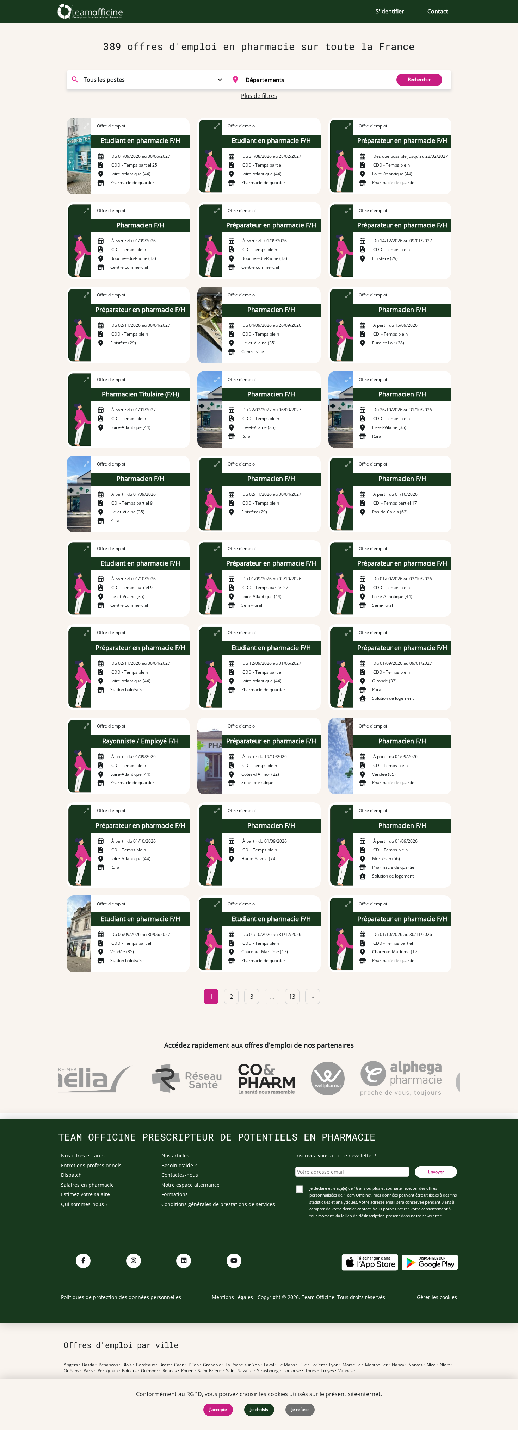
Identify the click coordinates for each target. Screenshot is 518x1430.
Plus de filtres (259, 96)
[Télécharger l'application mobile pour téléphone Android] (430, 1261)
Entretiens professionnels (91, 1165)
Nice (431, 1365)
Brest (164, 1365)
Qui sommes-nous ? (84, 1204)
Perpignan (108, 1371)
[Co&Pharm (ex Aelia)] (253, 1078)
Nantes (415, 1365)
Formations (174, 1194)
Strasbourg (268, 1371)
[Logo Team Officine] (97, 11)
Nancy (398, 1365)
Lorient (318, 1365)
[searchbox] (316, 79)
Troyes (327, 1371)
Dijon (194, 1365)
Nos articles (175, 1155)
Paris (88, 1371)
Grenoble (212, 1365)
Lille (303, 1365)
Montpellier (376, 1365)
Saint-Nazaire (239, 1371)
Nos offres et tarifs (83, 1155)
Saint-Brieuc (210, 1371)
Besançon (108, 1365)
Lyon (333, 1365)
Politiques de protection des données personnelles (121, 1297)
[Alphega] (387, 1078)
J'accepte (218, 1409)
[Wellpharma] (314, 1078)
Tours (310, 1371)
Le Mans (286, 1365)
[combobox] (307, 80)
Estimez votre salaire (85, 1194)
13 (292, 996)
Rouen (187, 1371)
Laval (269, 1365)
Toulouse (292, 1371)
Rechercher (419, 79)
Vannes (345, 1371)
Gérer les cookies (437, 1297)
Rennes (169, 1371)
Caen (179, 1365)
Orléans (71, 1371)
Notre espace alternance (190, 1184)
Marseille (352, 1365)
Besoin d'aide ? (179, 1165)
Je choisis (259, 1409)
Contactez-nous (179, 1175)
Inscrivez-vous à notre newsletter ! (335, 1155)
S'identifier (390, 11)
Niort (445, 1365)
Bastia (88, 1365)
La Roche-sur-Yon (243, 1365)
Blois (127, 1365)
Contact (437, 11)
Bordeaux (145, 1365)
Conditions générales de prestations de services (218, 1204)
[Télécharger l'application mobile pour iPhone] (370, 1261)
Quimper (149, 1371)
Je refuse (300, 1409)
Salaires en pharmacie (87, 1184)
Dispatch (71, 1175)
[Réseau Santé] (173, 1078)
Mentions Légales (232, 1297)
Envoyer (436, 1172)
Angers (71, 1365)
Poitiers (129, 1371)
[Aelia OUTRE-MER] (77, 1078)
